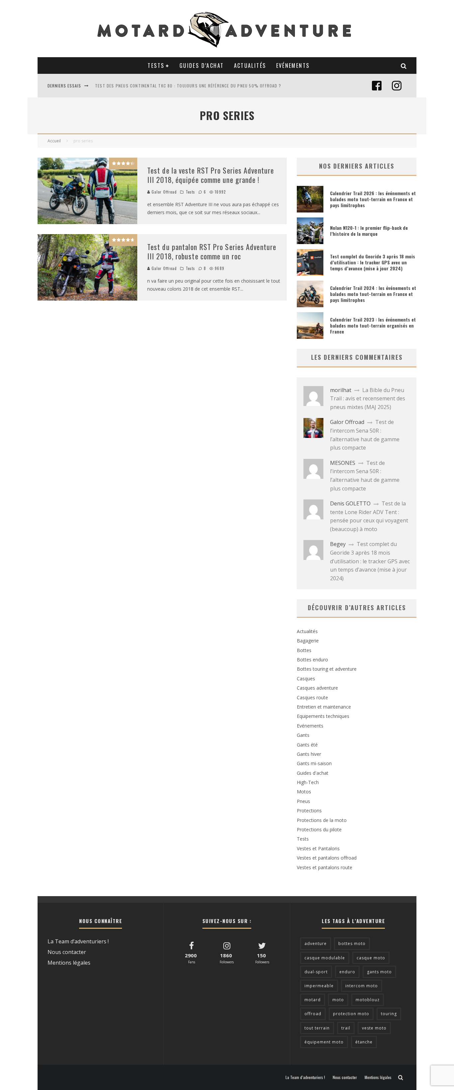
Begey (338, 544)
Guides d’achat (201, 65)
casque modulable (324, 958)
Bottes (304, 650)
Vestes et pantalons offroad (327, 858)
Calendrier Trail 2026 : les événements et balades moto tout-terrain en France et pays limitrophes (373, 199)
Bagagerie (308, 640)
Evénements (293, 65)
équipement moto (324, 1042)
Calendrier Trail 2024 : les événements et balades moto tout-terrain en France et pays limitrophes (373, 293)
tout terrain (317, 1028)
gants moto (379, 972)
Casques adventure (317, 688)
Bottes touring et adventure (327, 669)
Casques (306, 678)
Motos (304, 791)
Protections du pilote (319, 829)
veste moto (374, 1028)
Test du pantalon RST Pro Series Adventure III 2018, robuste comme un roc (211, 251)
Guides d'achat (312, 773)
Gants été (307, 745)
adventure (315, 943)
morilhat (340, 390)
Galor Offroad (163, 192)
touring (389, 1014)
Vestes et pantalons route (324, 867)
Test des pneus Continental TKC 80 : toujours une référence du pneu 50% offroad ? (188, 85)
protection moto (351, 1014)
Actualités (250, 65)
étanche (364, 1042)
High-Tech (308, 782)
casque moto (371, 958)
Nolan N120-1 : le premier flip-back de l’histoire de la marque (369, 230)
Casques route (312, 697)
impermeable (319, 986)
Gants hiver (309, 754)
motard (312, 1000)
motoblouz (368, 1000)
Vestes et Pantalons (318, 848)
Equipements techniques (323, 716)
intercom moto (361, 986)
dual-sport (316, 972)
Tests (156, 65)
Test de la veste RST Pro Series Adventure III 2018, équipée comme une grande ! (210, 175)
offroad (312, 1014)
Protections (309, 810)
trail (345, 1028)
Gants (303, 735)
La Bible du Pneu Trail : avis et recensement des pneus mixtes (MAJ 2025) (367, 398)
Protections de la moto (322, 820)
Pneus (303, 801)
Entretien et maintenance (324, 707)
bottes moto (352, 943)
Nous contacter (67, 952)
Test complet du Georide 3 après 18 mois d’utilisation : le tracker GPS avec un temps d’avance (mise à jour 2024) (372, 262)
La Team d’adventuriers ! (78, 941)
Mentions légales (69, 962)
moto (338, 1000)
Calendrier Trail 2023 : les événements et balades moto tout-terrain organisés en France (373, 325)
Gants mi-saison (314, 763)
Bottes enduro (312, 659)
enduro (347, 972)
